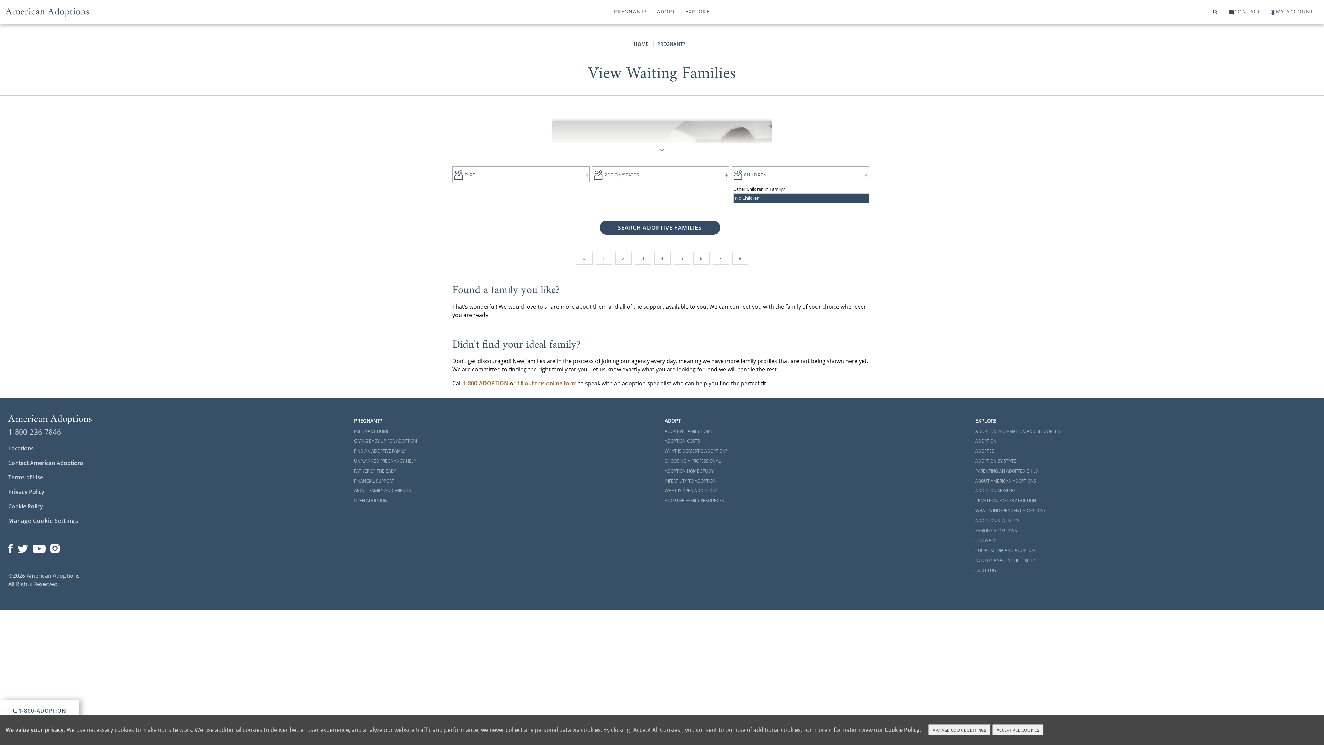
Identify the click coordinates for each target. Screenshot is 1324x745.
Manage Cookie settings (959, 730)
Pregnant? (630, 11)
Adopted (985, 451)
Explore (697, 11)
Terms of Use (25, 477)
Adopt (666, 11)
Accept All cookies (1018, 730)
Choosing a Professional (693, 461)
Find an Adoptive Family (380, 451)
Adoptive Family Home (689, 431)
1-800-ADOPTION (42, 710)
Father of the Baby (375, 471)
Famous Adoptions (996, 531)
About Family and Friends (382, 491)
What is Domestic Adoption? (696, 451)
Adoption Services (995, 491)
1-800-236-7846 (34, 432)
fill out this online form (547, 383)
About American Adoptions (1005, 481)
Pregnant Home (371, 431)
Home (641, 44)
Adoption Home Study (689, 471)
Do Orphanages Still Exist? (1005, 560)
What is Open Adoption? (691, 491)
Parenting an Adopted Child (1007, 471)
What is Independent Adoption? (1010, 511)
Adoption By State (995, 461)
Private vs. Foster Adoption (1005, 501)
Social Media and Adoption (1005, 550)
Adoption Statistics (997, 521)
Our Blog (985, 570)
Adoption (985, 441)
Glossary (985, 540)
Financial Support (374, 481)
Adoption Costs (682, 441)
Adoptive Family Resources (694, 501)
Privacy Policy (26, 492)
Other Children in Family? (759, 189)
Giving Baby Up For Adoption (385, 441)
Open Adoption (370, 501)
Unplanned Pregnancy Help (385, 461)
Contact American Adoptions (46, 463)
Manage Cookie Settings (43, 521)
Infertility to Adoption (690, 481)
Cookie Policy (25, 506)
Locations (21, 448)
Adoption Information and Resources (1017, 431)
